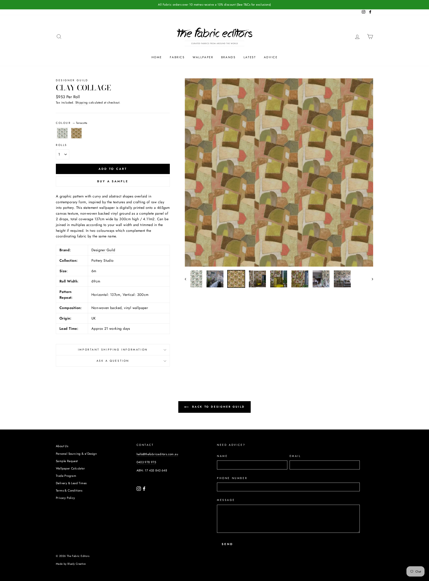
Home (156, 57)
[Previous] (187, 279)
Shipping (81, 102)
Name (222, 456)
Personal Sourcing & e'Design (76, 453)
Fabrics (177, 57)
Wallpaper (203, 57)
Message (226, 500)
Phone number (232, 478)
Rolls (61, 145)
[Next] (370, 279)
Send (227, 544)
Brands (228, 57)
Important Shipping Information (113, 350)
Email (295, 456)
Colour (71, 123)
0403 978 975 (146, 462)
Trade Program (66, 475)
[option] (214, 4)
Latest (250, 57)
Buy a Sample (112, 181)
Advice (271, 57)
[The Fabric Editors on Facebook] (144, 488)
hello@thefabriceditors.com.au (157, 454)
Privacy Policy (65, 498)
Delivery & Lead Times (71, 483)
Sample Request (67, 461)
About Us (62, 446)
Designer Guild (72, 80)
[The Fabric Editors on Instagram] (139, 488)
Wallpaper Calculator (70, 468)
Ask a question (113, 361)
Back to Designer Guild (217, 407)
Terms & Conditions (69, 490)
